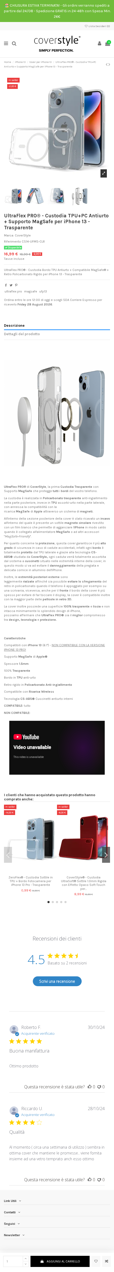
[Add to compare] (106, 1261)
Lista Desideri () (99, 26)
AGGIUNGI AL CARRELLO (63, 1261)
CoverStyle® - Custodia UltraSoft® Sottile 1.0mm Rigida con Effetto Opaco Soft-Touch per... (83, 883)
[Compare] (30, 871)
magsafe (30, 291)
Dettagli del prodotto (22, 334)
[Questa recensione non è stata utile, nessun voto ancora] (99, 1087)
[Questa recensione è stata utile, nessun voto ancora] (89, 1087)
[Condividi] (6, 285)
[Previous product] (107, 64)
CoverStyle (23, 235)
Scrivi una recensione (57, 981)
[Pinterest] (16, 285)
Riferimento (12, 241)
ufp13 (43, 291)
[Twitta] (11, 285)
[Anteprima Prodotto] (37, 871)
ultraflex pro (13, 291)
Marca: (9, 235)
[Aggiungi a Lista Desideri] (95, 1261)
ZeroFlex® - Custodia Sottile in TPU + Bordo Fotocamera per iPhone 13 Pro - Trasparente (30, 881)
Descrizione (14, 325)
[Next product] (109, 64)
